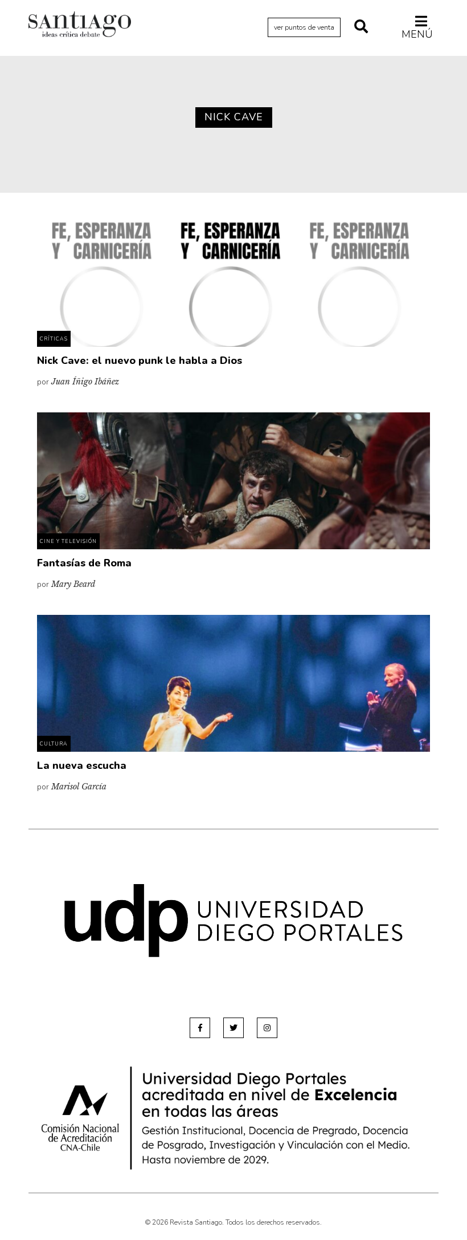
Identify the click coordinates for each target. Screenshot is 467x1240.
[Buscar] (361, 27)
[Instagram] (267, 1028)
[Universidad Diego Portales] (233, 920)
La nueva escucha (81, 765)
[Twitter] (233, 1028)
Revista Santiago (79, 25)
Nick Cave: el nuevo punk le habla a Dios (139, 360)
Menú (417, 33)
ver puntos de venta (304, 27)
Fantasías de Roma (84, 563)
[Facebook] (200, 1028)
